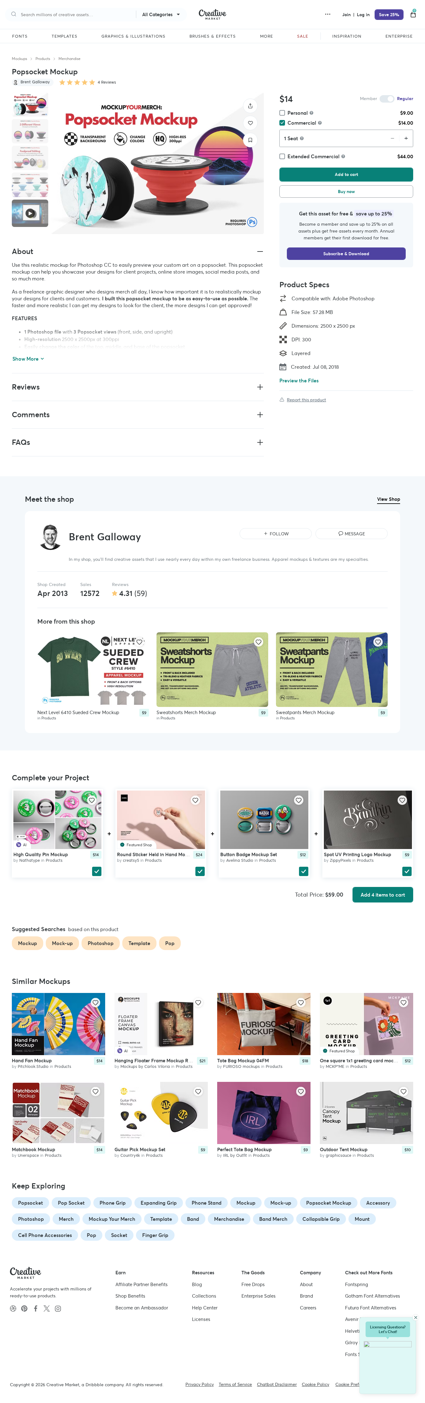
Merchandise (69, 58)
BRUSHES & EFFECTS (212, 36)
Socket (119, 1235)
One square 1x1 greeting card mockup (361, 1061)
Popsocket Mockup (328, 1203)
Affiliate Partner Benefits (141, 1284)
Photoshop (31, 1219)
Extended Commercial (313, 156)
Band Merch (273, 1219)
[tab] (30, 104)
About (306, 1284)
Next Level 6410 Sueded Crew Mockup (78, 712)
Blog (197, 1284)
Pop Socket (71, 1203)
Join (347, 14)
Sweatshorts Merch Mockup (186, 712)
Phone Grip (113, 1203)
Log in (363, 14)
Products (42, 58)
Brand (306, 1296)
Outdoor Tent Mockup (343, 1149)
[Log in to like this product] (139, 642)
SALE (302, 36)
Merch (66, 1219)
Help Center (204, 1308)
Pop (91, 1235)
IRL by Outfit (235, 1155)
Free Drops (253, 1284)
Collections (204, 1296)
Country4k (130, 1155)
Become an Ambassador (141, 1308)
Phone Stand (207, 1203)
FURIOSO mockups (241, 1066)
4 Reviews (107, 82)
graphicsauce (338, 1155)
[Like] (250, 123)
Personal (297, 113)
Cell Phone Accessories (45, 1235)
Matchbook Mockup (33, 1149)
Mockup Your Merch (112, 1219)
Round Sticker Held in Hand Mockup (156, 855)
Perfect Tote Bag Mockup (244, 1149)
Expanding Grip (159, 1203)
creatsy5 (131, 860)
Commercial (301, 123)
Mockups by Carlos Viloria (145, 1066)
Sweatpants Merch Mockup (305, 712)
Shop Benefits (130, 1296)
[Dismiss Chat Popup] (416, 1317)
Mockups (19, 58)
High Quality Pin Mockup (40, 855)
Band (193, 1219)
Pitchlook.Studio (33, 1066)
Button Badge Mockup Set (248, 855)
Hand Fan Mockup (32, 1061)
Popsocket (30, 1203)
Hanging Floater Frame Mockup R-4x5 (156, 1061)
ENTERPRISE (399, 36)
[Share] (250, 106)
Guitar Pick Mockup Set (139, 1149)
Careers (308, 1308)
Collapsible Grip (321, 1219)
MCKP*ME (335, 1066)
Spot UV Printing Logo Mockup (357, 855)
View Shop (388, 499)
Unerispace (28, 1155)
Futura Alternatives (370, 1308)
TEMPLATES (64, 36)
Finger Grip (155, 1235)
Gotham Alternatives (372, 1296)
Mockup (245, 1203)
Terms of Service (235, 1384)
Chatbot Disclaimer (277, 1384)
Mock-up (280, 1203)
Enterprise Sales (258, 1296)
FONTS (20, 36)
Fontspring (356, 1284)
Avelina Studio (239, 860)
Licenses (201, 1319)
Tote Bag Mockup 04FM (243, 1061)
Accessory (378, 1203)
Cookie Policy (315, 1384)
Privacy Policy (199, 1384)
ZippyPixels (340, 860)
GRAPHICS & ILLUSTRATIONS (133, 36)
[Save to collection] (250, 140)
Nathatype (29, 860)
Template (161, 1219)
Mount (362, 1219)
